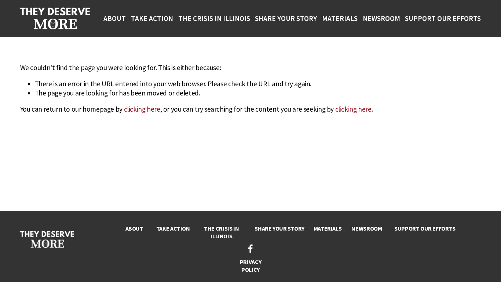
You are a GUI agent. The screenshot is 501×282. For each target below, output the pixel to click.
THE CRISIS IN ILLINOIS (214, 18)
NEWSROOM (381, 18)
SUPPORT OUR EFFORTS (443, 18)
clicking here (142, 109)
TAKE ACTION (152, 18)
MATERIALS (340, 18)
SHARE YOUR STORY (286, 18)
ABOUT (114, 18)
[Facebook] (250, 248)
